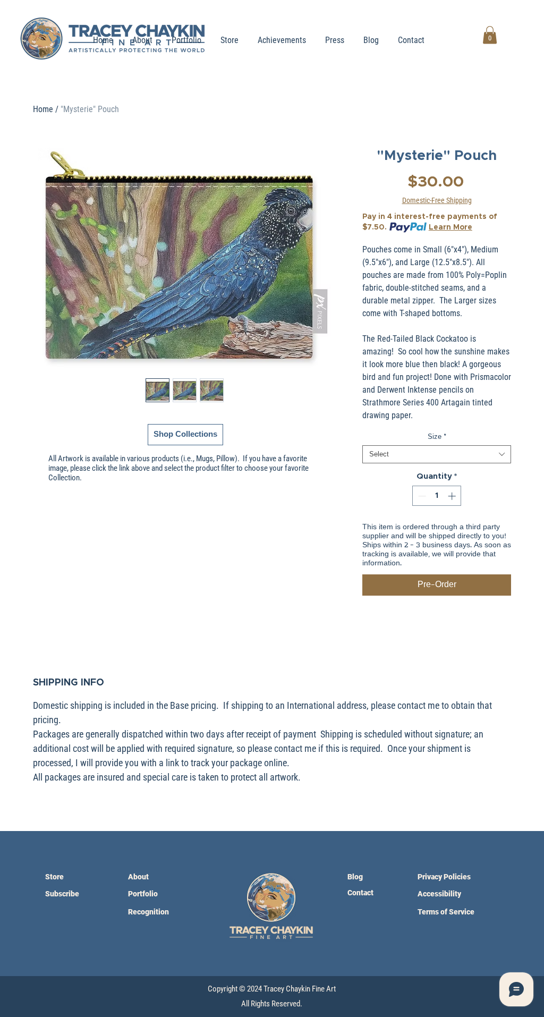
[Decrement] (421, 496)
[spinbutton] (437, 496)
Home (43, 109)
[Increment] (453, 496)
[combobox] (436, 454)
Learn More (450, 227)
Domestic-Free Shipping (437, 200)
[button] (489, 35)
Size (437, 436)
